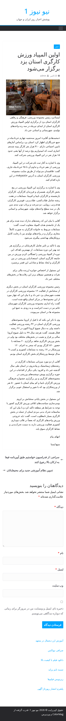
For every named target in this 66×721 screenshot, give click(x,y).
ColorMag (57, 714)
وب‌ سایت (57, 585)
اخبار (57, 46)
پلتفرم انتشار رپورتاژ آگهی (50, 688)
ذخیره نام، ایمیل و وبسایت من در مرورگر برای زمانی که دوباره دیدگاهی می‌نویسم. (33, 611)
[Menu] (60, 28)
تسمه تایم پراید (55, 669)
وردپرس (46, 714)
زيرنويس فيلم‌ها (55, 679)
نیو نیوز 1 (37, 11)
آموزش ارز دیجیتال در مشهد (49, 640)
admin (43, 75)
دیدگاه (58, 507)
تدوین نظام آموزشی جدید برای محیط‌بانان (30, 470)
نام (60, 553)
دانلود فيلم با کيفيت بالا (52, 660)
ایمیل (59, 569)
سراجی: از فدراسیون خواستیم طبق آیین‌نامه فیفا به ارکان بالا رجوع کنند (32, 459)
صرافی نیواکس (55, 650)
